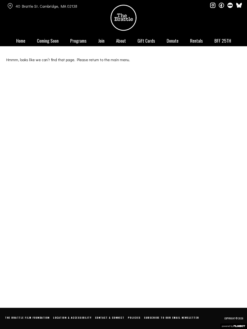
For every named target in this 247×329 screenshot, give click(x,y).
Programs (78, 40)
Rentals (196, 40)
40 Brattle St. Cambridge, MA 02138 (46, 6)
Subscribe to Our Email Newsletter (171, 317)
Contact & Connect (109, 317)
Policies (134, 317)
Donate (172, 40)
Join (101, 40)
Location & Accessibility (72, 317)
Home (20, 40)
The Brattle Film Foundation (27, 317)
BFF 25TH (222, 40)
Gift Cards (146, 40)
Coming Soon (48, 40)
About (121, 40)
